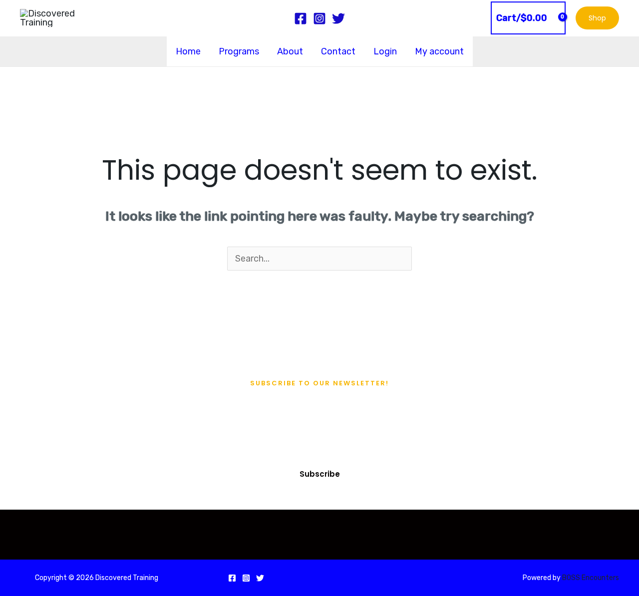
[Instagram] (246, 578)
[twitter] (338, 18)
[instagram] (319, 18)
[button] (597, 17)
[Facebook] (232, 578)
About (290, 51)
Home (188, 51)
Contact (338, 51)
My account (439, 51)
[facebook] (300, 18)
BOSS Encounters (590, 578)
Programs (239, 51)
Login (385, 51)
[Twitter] (260, 578)
